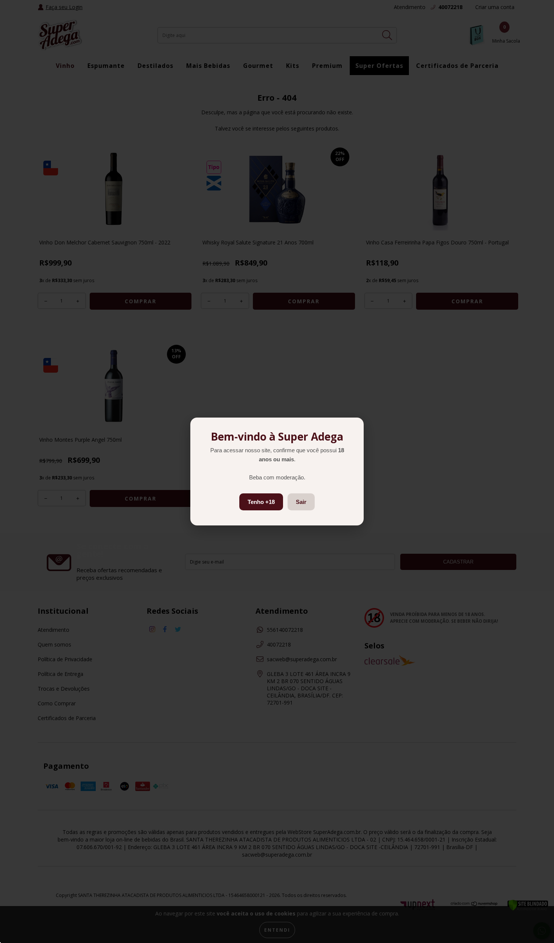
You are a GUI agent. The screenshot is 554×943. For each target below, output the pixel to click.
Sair (301, 502)
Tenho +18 (261, 502)
